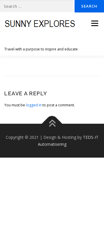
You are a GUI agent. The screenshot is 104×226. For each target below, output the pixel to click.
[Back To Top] (52, 123)
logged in (34, 105)
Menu (94, 23)
